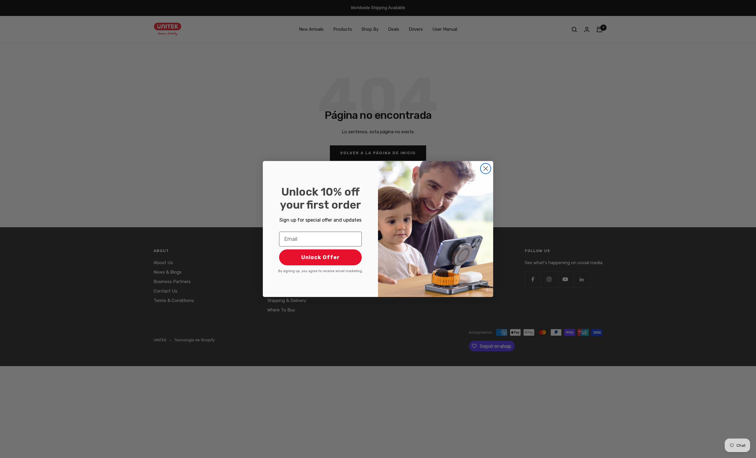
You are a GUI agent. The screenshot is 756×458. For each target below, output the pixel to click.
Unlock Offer (320, 257)
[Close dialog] (485, 168)
